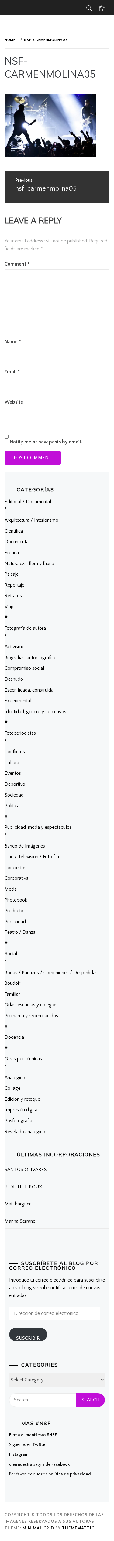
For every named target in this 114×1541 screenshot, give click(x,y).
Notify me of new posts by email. (46, 442)
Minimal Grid (38, 1528)
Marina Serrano (20, 1221)
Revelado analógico (25, 1131)
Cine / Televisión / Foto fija (32, 856)
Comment (17, 264)
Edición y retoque (22, 1099)
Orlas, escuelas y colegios (31, 1005)
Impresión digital (22, 1110)
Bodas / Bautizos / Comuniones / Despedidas (51, 972)
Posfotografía (18, 1120)
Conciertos (15, 867)
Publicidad (15, 921)
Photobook (16, 900)
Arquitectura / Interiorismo (31, 520)
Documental (17, 541)
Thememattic (78, 1528)
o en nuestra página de (39, 1464)
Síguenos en (28, 1444)
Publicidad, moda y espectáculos (38, 827)
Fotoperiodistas (20, 733)
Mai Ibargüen (18, 1204)
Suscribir (28, 1338)
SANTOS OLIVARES (26, 1169)
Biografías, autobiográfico (31, 657)
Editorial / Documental (28, 501)
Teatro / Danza (20, 932)
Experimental (18, 700)
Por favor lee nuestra (50, 1474)
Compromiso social (24, 668)
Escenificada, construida (29, 690)
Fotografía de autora (25, 628)
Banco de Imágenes (25, 846)
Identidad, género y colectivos (35, 711)
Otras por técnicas (23, 1059)
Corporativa (17, 878)
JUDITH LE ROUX (23, 1187)
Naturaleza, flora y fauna (29, 563)
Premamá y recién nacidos (31, 1015)
